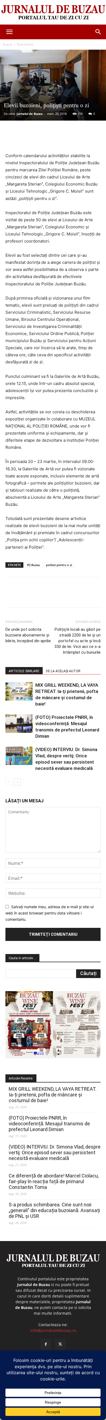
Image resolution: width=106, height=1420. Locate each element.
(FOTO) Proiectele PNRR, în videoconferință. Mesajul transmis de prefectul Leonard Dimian (49, 1123)
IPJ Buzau (33, 565)
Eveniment (25, 44)
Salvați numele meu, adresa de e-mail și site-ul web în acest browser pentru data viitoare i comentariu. (49, 912)
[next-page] (17, 782)
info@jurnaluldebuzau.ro (53, 1330)
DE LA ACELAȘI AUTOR (63, 671)
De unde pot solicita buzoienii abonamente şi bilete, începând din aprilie (28, 635)
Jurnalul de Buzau (30, 114)
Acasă (7, 44)
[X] (40, 139)
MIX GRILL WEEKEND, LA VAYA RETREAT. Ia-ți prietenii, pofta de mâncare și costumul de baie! (52, 1094)
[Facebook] (28, 139)
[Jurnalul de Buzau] (53, 12)
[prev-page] (8, 782)
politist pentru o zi (59, 565)
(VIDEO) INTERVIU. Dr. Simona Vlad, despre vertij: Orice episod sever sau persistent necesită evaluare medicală (55, 1152)
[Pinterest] (53, 139)
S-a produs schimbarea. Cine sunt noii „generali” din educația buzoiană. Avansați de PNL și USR (54, 1210)
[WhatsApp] (65, 139)
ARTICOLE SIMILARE (24, 671)
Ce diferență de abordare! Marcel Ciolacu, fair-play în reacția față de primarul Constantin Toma (54, 1181)
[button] (9, 32)
